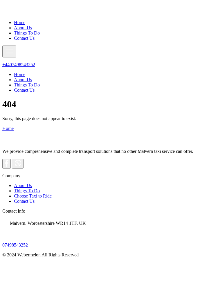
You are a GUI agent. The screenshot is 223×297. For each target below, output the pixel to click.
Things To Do (27, 32)
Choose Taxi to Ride (33, 195)
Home (19, 22)
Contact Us (24, 38)
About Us (23, 27)
